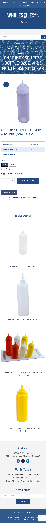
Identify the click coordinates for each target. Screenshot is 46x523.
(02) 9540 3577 (26, 478)
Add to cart (29, 181)
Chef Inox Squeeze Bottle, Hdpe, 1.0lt (23, 319)
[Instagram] (23, 461)
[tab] (9, 192)
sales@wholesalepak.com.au (26, 474)
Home (11, 44)
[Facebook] (18, 461)
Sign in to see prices (12, 173)
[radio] (5, 164)
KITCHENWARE (28, 44)
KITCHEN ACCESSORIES (22, 46)
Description (9, 192)
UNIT (3, 161)
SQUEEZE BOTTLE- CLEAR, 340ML (23, 266)
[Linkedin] (27, 461)
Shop (18, 44)
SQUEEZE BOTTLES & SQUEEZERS (21, 49)
